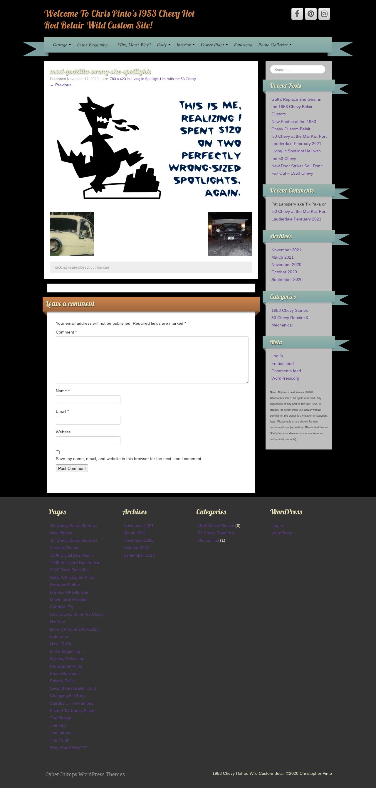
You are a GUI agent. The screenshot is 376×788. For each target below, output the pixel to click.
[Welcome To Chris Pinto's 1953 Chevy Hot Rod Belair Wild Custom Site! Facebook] (297, 14)
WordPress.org (285, 378)
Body (162, 44)
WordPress (281, 533)
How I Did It (60, 643)
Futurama (243, 44)
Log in (277, 355)
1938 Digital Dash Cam (71, 555)
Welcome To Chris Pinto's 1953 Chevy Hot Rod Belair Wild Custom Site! (119, 19)
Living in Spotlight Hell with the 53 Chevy (163, 79)
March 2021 (282, 257)
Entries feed (282, 363)
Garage (60, 44)
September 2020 (287, 279)
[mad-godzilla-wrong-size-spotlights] (151, 151)
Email (62, 411)
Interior (184, 44)
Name (63, 390)
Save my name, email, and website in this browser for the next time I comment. (129, 458)
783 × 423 (118, 79)
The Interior (61, 732)
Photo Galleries (273, 44)
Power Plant (213, 44)
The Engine (60, 717)
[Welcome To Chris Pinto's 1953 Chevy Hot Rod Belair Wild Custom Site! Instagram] (324, 14)
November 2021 (286, 249)
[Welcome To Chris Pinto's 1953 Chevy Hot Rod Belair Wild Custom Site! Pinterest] (311, 14)
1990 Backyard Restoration (75, 562)
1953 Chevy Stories (289, 310)
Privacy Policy (62, 680)
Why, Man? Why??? (68, 747)
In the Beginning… (94, 44)
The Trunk (59, 740)
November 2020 (286, 264)
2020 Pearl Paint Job (69, 570)
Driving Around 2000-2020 (74, 629)
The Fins (58, 725)
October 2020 (284, 272)
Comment (66, 332)
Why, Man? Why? (134, 44)
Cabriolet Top (62, 607)
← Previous (60, 84)
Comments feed (286, 370)
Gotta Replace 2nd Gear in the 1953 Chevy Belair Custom (296, 106)
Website (63, 432)
